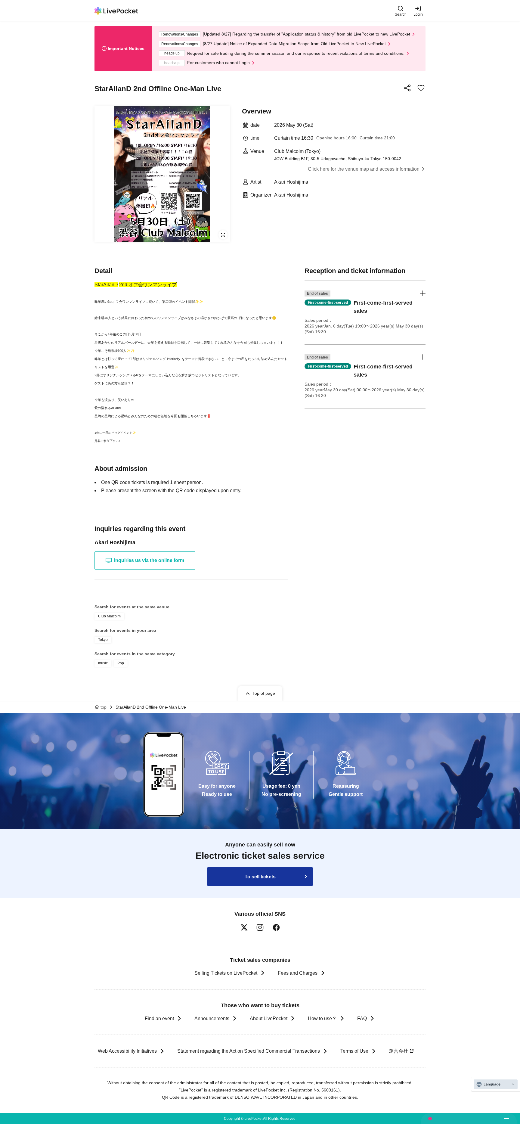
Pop (120, 663)
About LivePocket (268, 1018)
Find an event (159, 1018)
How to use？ (322, 1018)
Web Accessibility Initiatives (127, 1051)
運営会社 (398, 1051)
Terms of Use (354, 1051)
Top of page (263, 693)
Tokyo (103, 640)
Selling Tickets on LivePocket (225, 973)
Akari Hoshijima (291, 182)
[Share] (407, 87)
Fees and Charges (297, 973)
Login (418, 14)
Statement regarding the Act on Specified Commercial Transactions (248, 1051)
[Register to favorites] (421, 87)
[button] (365, 312)
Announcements (211, 1018)
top (104, 707)
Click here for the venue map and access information (363, 169)
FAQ (362, 1018)
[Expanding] (162, 174)
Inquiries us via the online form (149, 560)
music (103, 663)
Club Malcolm (109, 616)
